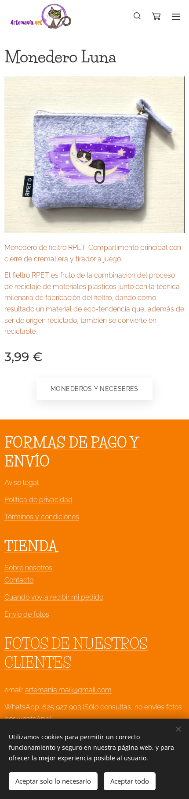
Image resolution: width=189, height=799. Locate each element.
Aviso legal (21, 482)
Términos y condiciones (41, 517)
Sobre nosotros (28, 568)
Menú (176, 16)
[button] (137, 16)
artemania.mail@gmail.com (68, 690)
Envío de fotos (26, 614)
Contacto (18, 580)
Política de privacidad (38, 499)
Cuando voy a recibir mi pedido (53, 597)
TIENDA (31, 546)
